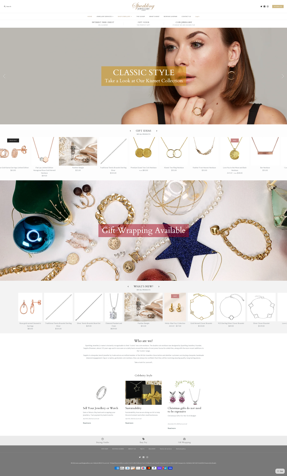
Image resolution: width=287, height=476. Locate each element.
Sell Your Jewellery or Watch (100, 408)
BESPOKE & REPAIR (170, 16)
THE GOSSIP (140, 16)
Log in (197, 16)
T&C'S (142, 449)
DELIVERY (152, 449)
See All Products (143, 134)
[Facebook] (264, 6)
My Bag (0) (278, 6)
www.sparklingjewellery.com (84, 463)
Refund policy (181, 449)
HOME (90, 16)
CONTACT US (186, 16)
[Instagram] (268, 6)
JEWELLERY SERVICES (105, 16)
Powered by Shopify (210, 463)
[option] (143, 76)
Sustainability (133, 408)
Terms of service (166, 449)
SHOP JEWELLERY (125, 16)
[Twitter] (261, 6)
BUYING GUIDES (118, 449)
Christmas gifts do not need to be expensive (184, 409)
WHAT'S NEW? (154, 16)
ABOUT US (132, 449)
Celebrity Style (143, 375)
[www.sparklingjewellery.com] (143, 4)
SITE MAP (104, 449)
